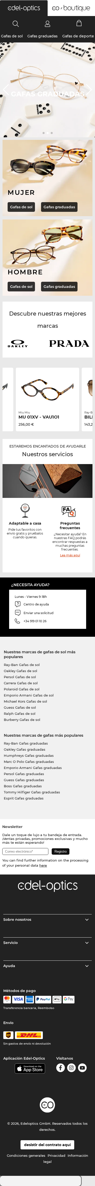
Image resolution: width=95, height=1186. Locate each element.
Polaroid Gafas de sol (22, 689)
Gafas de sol (12, 36)
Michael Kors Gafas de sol (25, 701)
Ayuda (9, 965)
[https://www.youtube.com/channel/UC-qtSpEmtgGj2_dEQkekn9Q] (82, 1068)
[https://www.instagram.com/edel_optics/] (71, 1068)
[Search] (16, 24)
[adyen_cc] (7, 999)
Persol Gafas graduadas (24, 774)
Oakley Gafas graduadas (24, 749)
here (43, 865)
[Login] (47, 24)
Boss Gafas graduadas (23, 786)
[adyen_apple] (57, 999)
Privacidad (56, 1155)
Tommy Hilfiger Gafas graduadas (32, 792)
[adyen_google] (69, 999)
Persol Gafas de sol (20, 677)
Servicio (10, 942)
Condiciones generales (26, 1155)
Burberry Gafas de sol (22, 720)
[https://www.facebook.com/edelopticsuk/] (60, 1068)
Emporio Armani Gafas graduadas (33, 768)
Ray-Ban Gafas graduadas (26, 743)
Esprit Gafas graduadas (24, 798)
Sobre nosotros (17, 919)
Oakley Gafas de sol (20, 671)
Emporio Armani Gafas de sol (29, 695)
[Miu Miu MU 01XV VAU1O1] (47, 389)
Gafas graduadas (42, 36)
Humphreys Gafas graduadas (29, 755)
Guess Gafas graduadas (24, 780)
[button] (24, 8)
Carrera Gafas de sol (21, 683)
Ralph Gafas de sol (19, 713)
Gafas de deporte (78, 36)
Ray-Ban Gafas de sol (22, 665)
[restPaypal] (43, 999)
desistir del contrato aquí (47, 1145)
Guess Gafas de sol (20, 707)
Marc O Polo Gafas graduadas (29, 762)
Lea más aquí (70, 555)
